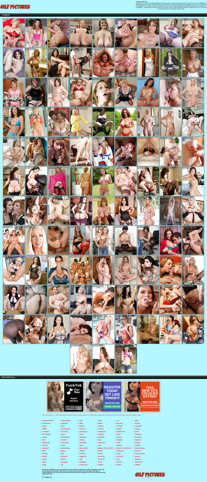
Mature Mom (83, 448)
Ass (117, 420)
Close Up (82, 429)
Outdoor (82, 451)
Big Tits (137, 423)
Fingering (138, 434)
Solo (117, 459)
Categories (6, 15)
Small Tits (101, 459)
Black (63, 426)
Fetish (118, 434)
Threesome (139, 462)
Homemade (65, 442)
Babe (136, 420)
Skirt (81, 459)
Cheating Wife (65, 429)
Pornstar (82, 454)
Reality (44, 456)
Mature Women (140, 448)
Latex (81, 445)
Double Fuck (120, 431)
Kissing (137, 442)
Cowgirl (118, 429)
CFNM (44, 429)
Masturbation (65, 448)
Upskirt (118, 465)
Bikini (44, 426)
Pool (62, 454)
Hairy (100, 440)
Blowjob (100, 426)
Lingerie (137, 445)
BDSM (100, 423)
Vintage (137, 465)
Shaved (137, 456)
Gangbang (82, 437)
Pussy (118, 454)
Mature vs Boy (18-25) (105, 448)
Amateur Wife (65, 420)
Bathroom (64, 423)
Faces (63, 434)
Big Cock (119, 423)
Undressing (83, 465)
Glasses (119, 437)
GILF (43, 440)
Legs (99, 445)
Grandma (64, 440)
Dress (137, 431)
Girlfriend (101, 437)
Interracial (101, 442)
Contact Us (48, 477)
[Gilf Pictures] (15, 12)
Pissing (44, 454)
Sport (44, 462)
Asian (100, 420)
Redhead (64, 456)
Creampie (45, 431)
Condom (101, 429)
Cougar (137, 429)
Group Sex (138, 437)
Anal (80, 420)
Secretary (101, 456)
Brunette (119, 426)
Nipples (63, 451)
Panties (100, 451)
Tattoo (100, 462)
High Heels (46, 442)
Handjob (119, 440)
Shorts (44, 459)
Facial (81, 434)
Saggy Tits (82, 456)
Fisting (44, 437)
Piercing (138, 451)
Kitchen (45, 445)
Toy (62, 465)
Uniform (100, 465)
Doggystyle (102, 431)
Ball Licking (46, 423)
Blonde (81, 426)
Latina (63, 445)
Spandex (138, 459)
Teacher (119, 462)
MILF (44, 451)
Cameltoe (138, 426)
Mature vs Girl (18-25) (123, 448)
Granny (81, 440)
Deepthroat (83, 431)
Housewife (82, 442)
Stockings (82, 462)
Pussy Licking (139, 454)
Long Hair (45, 448)
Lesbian (119, 445)
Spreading (64, 462)
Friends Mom (65, 437)
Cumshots (64, 431)
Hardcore (138, 440)
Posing (100, 454)
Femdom (101, 434)
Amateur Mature (47, 420)
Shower (63, 459)
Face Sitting (46, 434)
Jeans (118, 442)
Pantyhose (120, 451)
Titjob (44, 465)
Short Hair (119, 456)
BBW (81, 423)
